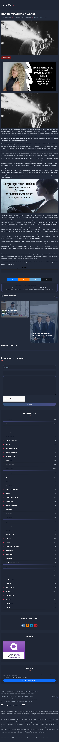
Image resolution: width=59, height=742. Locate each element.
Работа (8, 530)
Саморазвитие (10, 464)
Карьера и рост (10, 534)
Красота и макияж (11, 477)
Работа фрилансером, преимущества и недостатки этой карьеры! (13, 312)
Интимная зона (10, 436)
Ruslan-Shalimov (7, 17)
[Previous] (55, 297)
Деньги (8, 542)
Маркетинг (9, 558)
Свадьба (8, 493)
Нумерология (9, 521)
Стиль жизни (9, 468)
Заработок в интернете (12, 562)
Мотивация (9, 428)
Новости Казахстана (11, 440)
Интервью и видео (11, 456)
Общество (8, 583)
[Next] (57, 297)
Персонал (8, 538)
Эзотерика (9, 513)
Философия (9, 509)
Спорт (7, 481)
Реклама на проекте (11, 505)
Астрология (9, 517)
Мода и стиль (9, 501)
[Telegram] (35, 279)
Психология (18, 17)
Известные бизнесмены (12, 546)
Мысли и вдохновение (12, 423)
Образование (9, 603)
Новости (29, 17)
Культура (8, 566)
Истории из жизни (11, 579)
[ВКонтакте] (12, 279)
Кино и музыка (10, 587)
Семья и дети (9, 432)
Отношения (24, 17)
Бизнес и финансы (11, 526)
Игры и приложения (11, 452)
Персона (8, 599)
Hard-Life (7, 5)
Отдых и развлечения (12, 497)
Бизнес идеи (9, 550)
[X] (46, 279)
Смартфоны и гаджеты (12, 448)
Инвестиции (9, 554)
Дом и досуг (9, 472)
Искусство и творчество (12, 570)
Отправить (29, 404)
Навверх (54, 696)
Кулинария (9, 485)
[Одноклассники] (23, 279)
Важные (8, 444)
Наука (7, 575)
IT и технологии (10, 595)
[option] (15, 309)
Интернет (8, 591)
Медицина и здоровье (12, 489)
